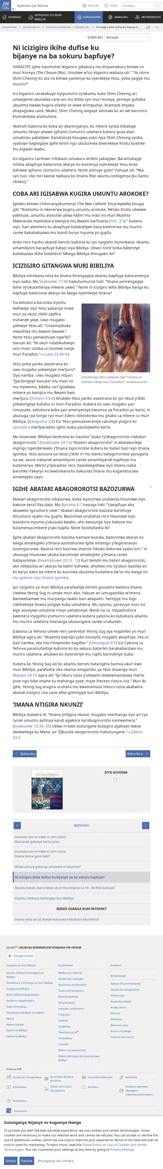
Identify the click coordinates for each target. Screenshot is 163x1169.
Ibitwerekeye (118, 976)
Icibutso (115, 1013)
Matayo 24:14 (25, 675)
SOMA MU (95, 37)
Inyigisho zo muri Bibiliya (21, 965)
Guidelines (64, 1026)
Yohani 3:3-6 (43, 398)
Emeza (11, 1161)
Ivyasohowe (9, 27)
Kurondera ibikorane (97, 1077)
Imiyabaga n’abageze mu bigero (25, 1012)
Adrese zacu (118, 995)
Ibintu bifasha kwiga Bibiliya (22, 994)
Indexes (63, 1020)
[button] (48, 17)
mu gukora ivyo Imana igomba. (41, 577)
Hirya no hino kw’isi (122, 1037)
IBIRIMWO (81, 825)
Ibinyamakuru (31, 27)
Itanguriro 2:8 (41, 421)
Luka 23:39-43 (56, 354)
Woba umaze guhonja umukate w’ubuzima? (48, 866)
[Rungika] (148, 27)
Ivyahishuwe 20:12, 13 (59, 560)
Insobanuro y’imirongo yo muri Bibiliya (29, 983)
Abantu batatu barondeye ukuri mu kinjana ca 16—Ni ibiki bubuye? (65, 888)
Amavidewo (65, 1038)
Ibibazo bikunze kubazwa (125, 983)
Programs (64, 1014)
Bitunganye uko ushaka (55, 1161)
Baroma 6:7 (71, 504)
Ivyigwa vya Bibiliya (17, 988)
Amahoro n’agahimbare (20, 1000)
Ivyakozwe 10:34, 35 (32, 726)
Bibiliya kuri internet (70, 973)
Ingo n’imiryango (16, 1006)
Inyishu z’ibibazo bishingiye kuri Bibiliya (44, 898)
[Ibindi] (157, 27)
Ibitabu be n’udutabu (70, 979)
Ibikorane (116, 1019)
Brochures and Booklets (72, 985)
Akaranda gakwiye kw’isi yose (40, 839)
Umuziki (63, 1044)
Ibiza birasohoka (68, 996)
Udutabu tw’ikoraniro (71, 1008)
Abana (10, 1018)
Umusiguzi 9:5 (103, 642)
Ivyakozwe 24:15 (55, 442)
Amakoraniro (118, 1007)
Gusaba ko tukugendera (125, 989)
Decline (26, 1161)
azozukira (21, 427)
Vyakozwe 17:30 (53, 281)
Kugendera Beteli (121, 1001)
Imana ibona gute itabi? (40, 854)
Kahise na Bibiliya (16, 1036)
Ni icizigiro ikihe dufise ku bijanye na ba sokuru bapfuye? (60, 877)
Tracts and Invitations (71, 990)
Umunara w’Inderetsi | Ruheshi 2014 (68, 27)
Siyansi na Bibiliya (16, 1030)
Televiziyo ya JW (68, 1032)
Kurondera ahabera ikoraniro (58, 1079)
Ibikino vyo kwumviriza (72, 1050)
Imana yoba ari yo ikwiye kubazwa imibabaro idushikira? (57, 919)
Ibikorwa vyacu (119, 1025)
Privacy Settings (122, 1149)
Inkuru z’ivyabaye (121, 1031)
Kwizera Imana (15, 1024)
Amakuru (116, 965)
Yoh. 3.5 (117, 221)
